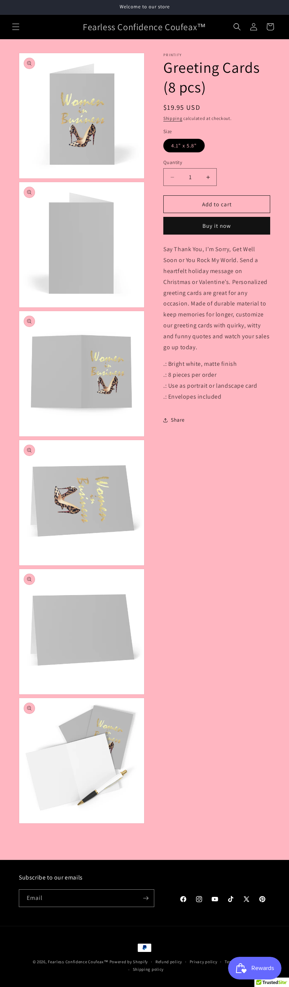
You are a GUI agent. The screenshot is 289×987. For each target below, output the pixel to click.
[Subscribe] (145, 898)
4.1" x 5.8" (184, 145)
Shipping (173, 118)
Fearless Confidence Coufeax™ (78, 961)
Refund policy (168, 961)
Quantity (172, 162)
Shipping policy (148, 969)
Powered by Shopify (129, 961)
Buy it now (216, 225)
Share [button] (178, 419)
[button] (16, 26)
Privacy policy (204, 961)
